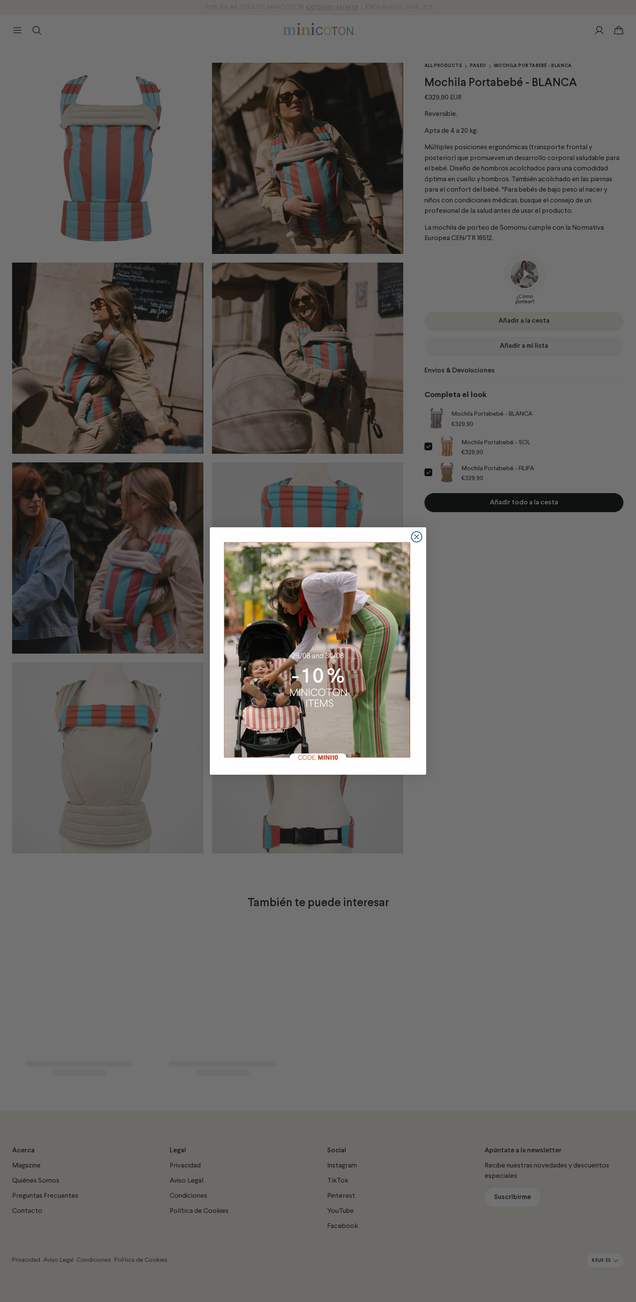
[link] (318, 651)
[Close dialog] (416, 537)
